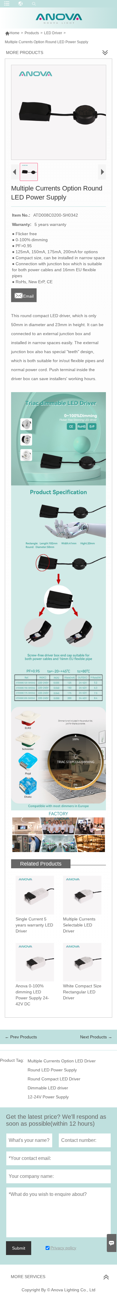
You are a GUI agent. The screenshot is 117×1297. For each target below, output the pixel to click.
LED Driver (53, 33)
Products (32, 33)
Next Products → (96, 1036)
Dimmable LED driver (48, 1087)
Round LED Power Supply (52, 1069)
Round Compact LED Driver (54, 1078)
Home (12, 33)
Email (24, 294)
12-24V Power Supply (48, 1096)
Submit (18, 1248)
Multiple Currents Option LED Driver (62, 1060)
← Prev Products (21, 1036)
